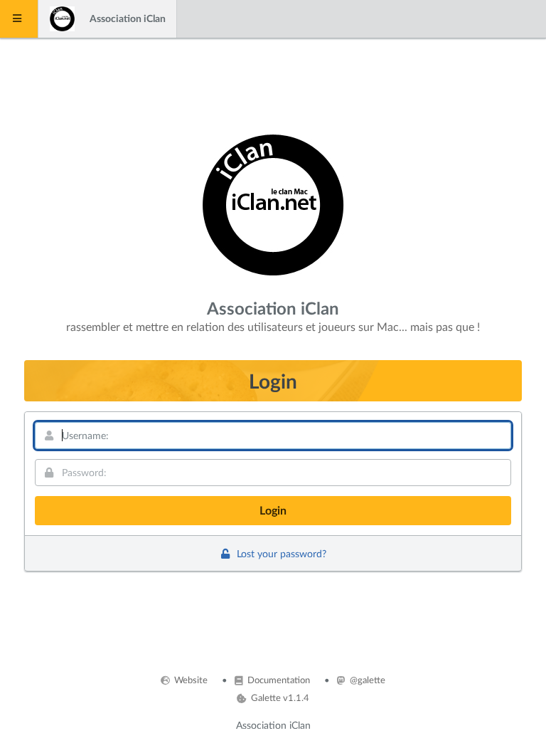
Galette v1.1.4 (279, 697)
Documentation (277, 679)
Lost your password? (280, 553)
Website (190, 679)
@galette (366, 679)
